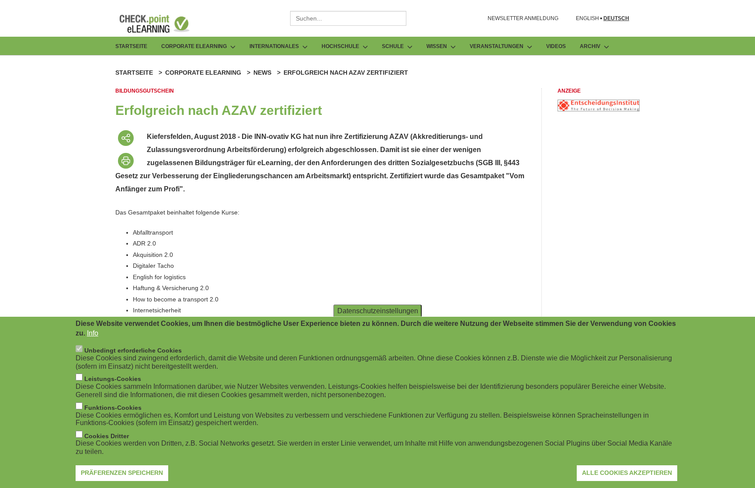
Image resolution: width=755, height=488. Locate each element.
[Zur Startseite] (160, 23)
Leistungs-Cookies (112, 378)
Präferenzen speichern (122, 472)
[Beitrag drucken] (126, 161)
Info (92, 333)
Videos (556, 46)
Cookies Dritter (106, 435)
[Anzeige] (599, 109)
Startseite (131, 46)
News (262, 72)
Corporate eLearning (203, 72)
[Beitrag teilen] (126, 138)
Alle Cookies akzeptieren (627, 472)
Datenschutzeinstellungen (377, 310)
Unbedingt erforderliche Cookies (133, 349)
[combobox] (348, 18)
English (587, 18)
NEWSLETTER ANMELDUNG (523, 18)
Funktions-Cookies (113, 407)
